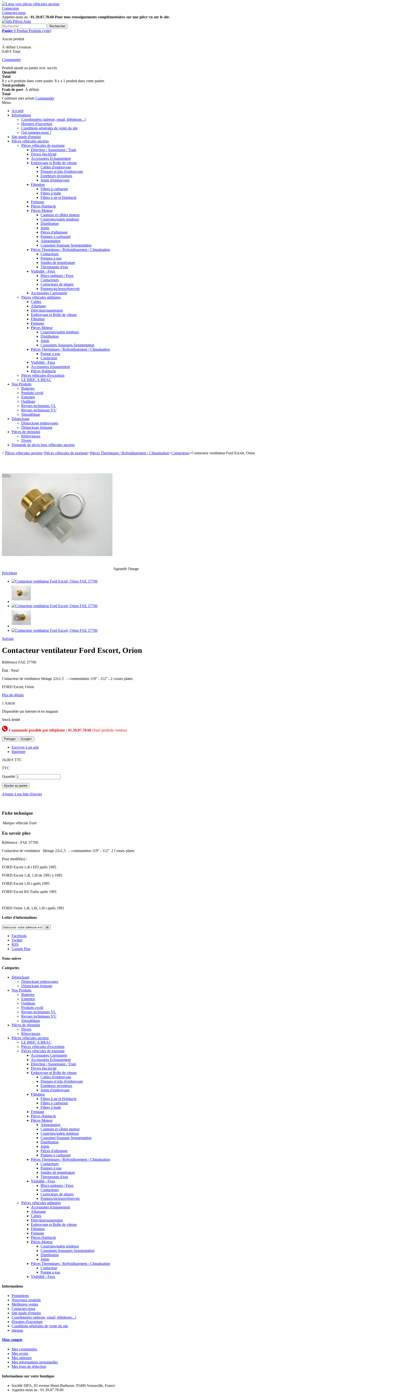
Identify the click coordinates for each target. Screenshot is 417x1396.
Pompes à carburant (55, 237)
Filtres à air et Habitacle (58, 197)
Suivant (8, 639)
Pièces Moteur (42, 210)
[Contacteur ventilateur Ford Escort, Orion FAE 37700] (54, 581)
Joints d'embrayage (55, 180)
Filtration (38, 184)
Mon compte (12, 1340)
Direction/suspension (47, 310)
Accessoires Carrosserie (49, 293)
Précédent (9, 573)
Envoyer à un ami (25, 747)
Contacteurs (50, 254)
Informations (21, 115)
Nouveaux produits (26, 1300)
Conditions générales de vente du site (49, 128)
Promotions (20, 1296)
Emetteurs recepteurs (56, 176)
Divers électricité (43, 154)
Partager (10, 739)
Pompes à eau (51, 258)
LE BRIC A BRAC (36, 380)
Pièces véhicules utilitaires (41, 297)
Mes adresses (22, 1358)
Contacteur (49, 358)
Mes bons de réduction (29, 1366)
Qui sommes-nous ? (36, 132)
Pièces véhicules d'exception (42, 375)
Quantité (8, 776)
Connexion (10, 8)
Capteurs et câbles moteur (60, 215)
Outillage (28, 401)
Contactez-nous (14, 13)
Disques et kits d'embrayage (62, 171)
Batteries (28, 388)
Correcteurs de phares (57, 284)
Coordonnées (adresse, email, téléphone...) (53, 119)
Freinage (37, 202)
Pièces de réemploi (26, 432)
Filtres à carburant (54, 189)
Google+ (26, 739)
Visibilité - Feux (43, 271)
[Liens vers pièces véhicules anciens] (30, 4)
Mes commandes (24, 1349)
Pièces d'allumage (54, 232)
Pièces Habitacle (43, 206)
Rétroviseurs (30, 436)
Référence (10, 662)
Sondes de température (58, 263)
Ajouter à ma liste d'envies (22, 794)
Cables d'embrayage (56, 167)
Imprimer (19, 752)
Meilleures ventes (25, 1304)
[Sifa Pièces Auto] (16, 21)
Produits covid (32, 393)
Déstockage (20, 419)
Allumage (38, 306)
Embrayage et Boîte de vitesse (54, 163)
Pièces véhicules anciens (30, 141)
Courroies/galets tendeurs (60, 219)
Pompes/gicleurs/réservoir (60, 289)
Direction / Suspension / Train (53, 150)
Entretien (28, 397)
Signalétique (30, 414)
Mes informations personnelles (35, 1362)
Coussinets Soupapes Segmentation (67, 345)
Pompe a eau (50, 354)
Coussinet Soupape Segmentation (66, 245)
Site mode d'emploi (26, 137)
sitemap (17, 1330)
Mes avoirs (20, 1353)
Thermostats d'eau (54, 267)
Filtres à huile (51, 193)
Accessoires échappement (50, 367)
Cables (36, 302)
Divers (26, 440)
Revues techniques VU (38, 410)
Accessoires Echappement (51, 158)
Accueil (17, 111)
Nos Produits (21, 384)
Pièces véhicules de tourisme (43, 145)
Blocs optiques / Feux (57, 276)
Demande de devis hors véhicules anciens (43, 445)
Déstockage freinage (36, 427)
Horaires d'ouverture (36, 124)
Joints (45, 228)
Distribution (50, 223)
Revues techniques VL (38, 406)
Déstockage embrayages (39, 423)
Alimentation (50, 241)
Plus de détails (13, 695)
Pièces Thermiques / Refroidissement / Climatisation (70, 250)
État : (6, 670)
